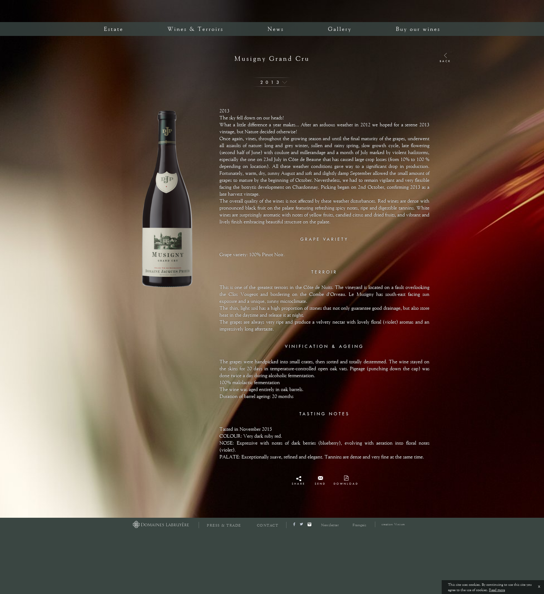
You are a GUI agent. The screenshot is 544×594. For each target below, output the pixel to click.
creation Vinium (393, 524)
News (276, 29)
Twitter (299, 485)
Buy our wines (418, 29)
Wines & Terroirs (195, 29)
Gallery (340, 29)
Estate (113, 29)
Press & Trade (224, 525)
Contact (268, 525)
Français (359, 524)
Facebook (298, 480)
